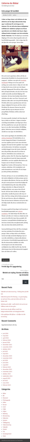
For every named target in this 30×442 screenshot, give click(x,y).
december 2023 (7, 369)
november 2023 (7, 371)
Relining (5, 413)
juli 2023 (5, 380)
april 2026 (6, 338)
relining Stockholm (7, 138)
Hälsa (4, 402)
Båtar (4, 393)
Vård (4, 436)
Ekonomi (5, 398)
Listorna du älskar (10, 3)
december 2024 (7, 356)
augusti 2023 (6, 378)
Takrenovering (7, 425)
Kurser (5, 404)
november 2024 (7, 358)
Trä (4, 431)
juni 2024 (5, 362)
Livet (4, 407)
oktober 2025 (7, 349)
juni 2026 (5, 333)
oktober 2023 (7, 373)
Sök (3, 279)
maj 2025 (5, 353)
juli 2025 (5, 351)
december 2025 (7, 344)
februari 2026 (7, 340)
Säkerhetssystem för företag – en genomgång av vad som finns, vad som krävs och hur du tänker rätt (14, 299)
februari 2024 (7, 367)
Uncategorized (7, 433)
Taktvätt (5, 427)
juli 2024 (5, 360)
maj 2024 (5, 365)
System (5, 420)
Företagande (6, 400)
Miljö (4, 409)
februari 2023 (7, 385)
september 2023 (7, 376)
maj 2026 (5, 335)
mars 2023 (6, 382)
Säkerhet (5, 418)
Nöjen (4, 411)
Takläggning (6, 422)
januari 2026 (6, 342)
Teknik (5, 429)
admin (14, 15)
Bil (3, 395)
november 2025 (7, 347)
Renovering (5, 260)
